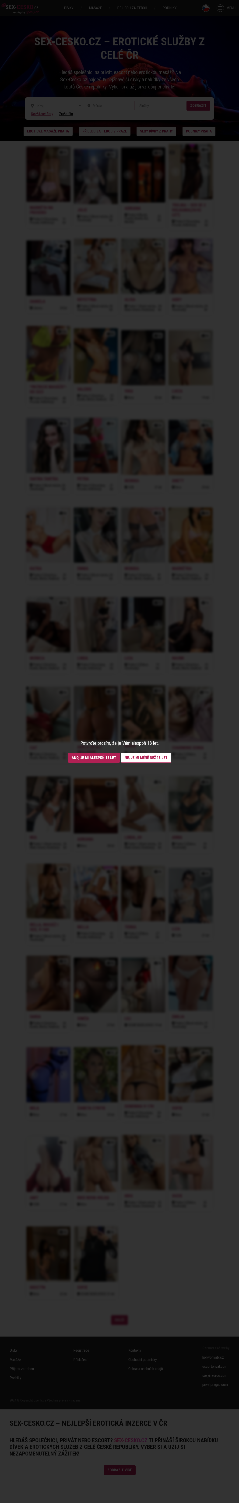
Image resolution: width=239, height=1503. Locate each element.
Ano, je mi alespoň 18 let (94, 757)
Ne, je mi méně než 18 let (146, 757)
